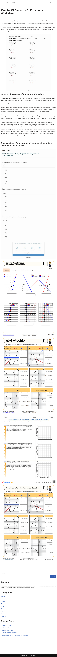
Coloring (3, 601)
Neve (22, 655)
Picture (3, 608)
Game (2, 606)
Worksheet (3, 616)
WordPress (33, 655)
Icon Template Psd (5, 627)
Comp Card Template (6, 625)
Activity (3, 596)
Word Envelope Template (7, 630)
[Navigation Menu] (53, 2)
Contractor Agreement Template (9, 632)
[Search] (50, 2)
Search (3, 573)
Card (2, 599)
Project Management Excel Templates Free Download (14, 635)
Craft (2, 604)
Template (3, 613)
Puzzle (2, 611)
